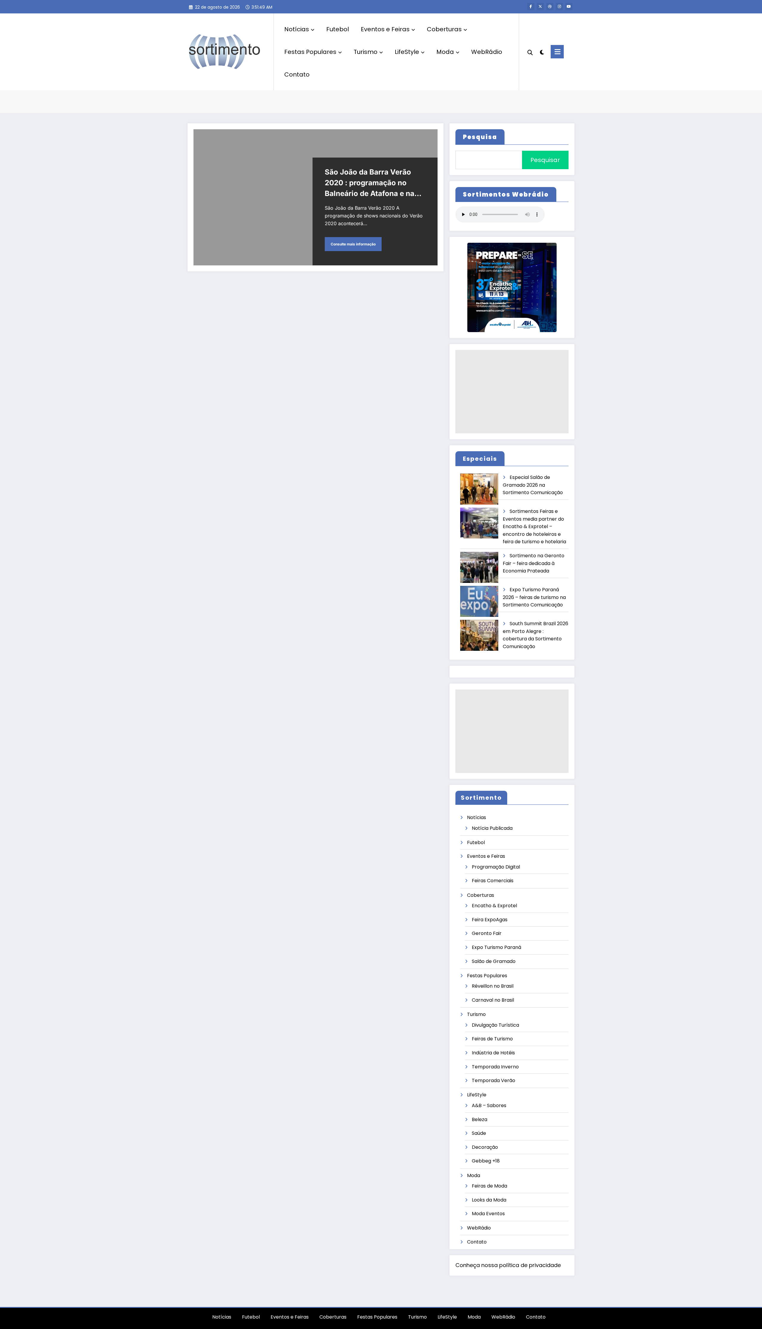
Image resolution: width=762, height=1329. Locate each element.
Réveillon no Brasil (492, 986)
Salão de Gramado (494, 961)
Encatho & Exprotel (494, 905)
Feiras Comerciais (492, 880)
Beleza (479, 1119)
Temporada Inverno (495, 1066)
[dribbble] (549, 6)
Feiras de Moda (489, 1185)
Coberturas (444, 29)
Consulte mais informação (353, 244)
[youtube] (568, 6)
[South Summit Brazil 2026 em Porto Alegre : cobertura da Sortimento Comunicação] (479, 635)
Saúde (479, 1133)
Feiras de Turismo (492, 1038)
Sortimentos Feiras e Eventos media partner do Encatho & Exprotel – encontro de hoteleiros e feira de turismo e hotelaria (534, 526)
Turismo (365, 52)
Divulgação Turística (495, 1025)
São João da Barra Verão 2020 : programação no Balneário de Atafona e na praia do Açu (369, 183)
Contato (297, 74)
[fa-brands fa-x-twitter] (540, 6)
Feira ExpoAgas (490, 919)
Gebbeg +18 (486, 1160)
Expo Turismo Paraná (496, 947)
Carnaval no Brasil (493, 1000)
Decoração (485, 1147)
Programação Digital (496, 866)
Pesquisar (545, 160)
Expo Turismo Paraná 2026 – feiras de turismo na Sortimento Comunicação (534, 597)
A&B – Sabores (489, 1105)
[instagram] (559, 6)
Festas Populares (310, 52)
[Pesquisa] (530, 52)
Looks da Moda (489, 1199)
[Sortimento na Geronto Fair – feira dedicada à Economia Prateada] (479, 567)
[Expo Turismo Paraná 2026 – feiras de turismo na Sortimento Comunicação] (479, 601)
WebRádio (486, 52)
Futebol (337, 29)
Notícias (296, 29)
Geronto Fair (487, 933)
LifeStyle (407, 52)
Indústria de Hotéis (493, 1052)
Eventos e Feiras (385, 29)
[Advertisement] (512, 391)
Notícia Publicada (492, 828)
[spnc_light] (542, 51)
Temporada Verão (493, 1080)
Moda (445, 52)
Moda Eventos (488, 1213)
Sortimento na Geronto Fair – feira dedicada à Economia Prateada (533, 563)
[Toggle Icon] (557, 51)
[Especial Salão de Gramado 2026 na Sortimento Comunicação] (479, 489)
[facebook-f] (530, 6)
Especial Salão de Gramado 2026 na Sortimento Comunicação (533, 485)
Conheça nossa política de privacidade (508, 1265)
